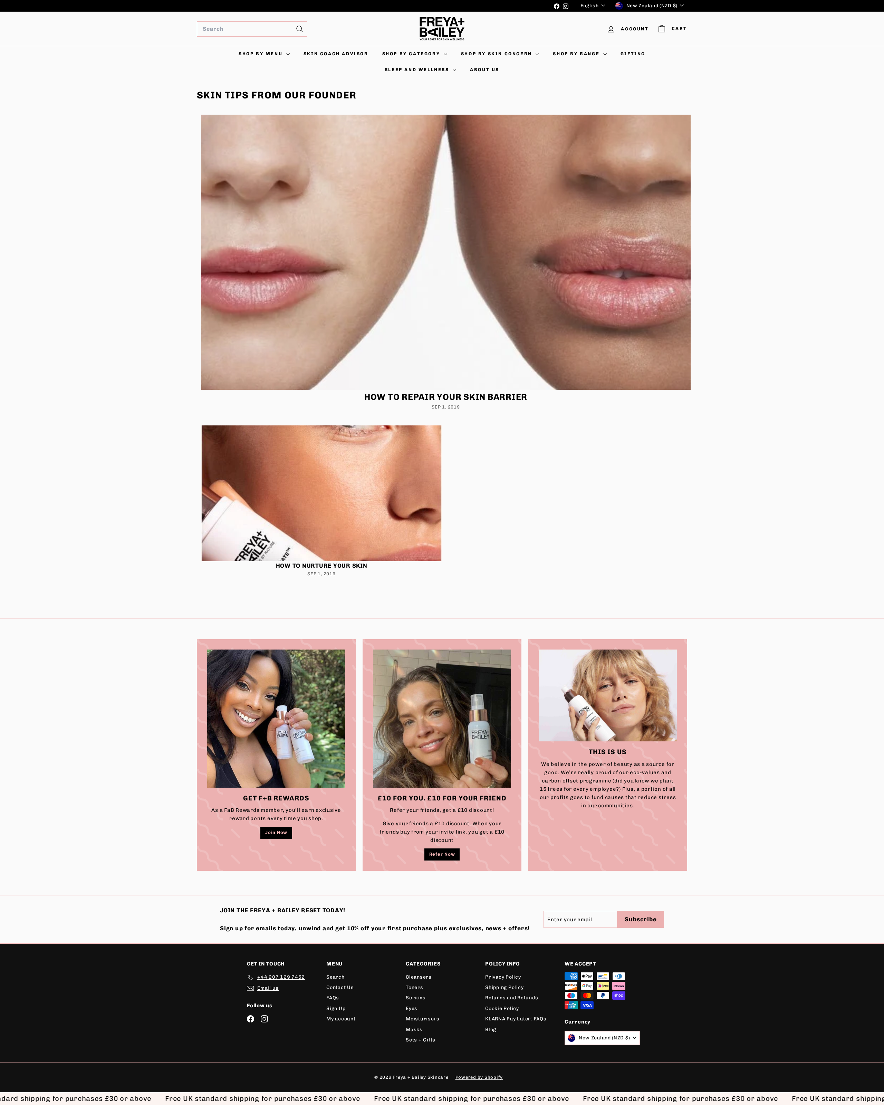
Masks (414, 1029)
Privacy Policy (503, 977)
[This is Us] (608, 696)
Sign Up (335, 1008)
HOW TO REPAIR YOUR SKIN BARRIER (445, 397)
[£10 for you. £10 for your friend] (442, 719)
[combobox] (252, 29)
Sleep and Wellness (418, 69)
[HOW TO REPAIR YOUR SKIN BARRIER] (446, 252)
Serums (416, 998)
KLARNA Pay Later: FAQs (516, 1019)
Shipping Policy (504, 987)
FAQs (332, 998)
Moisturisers (423, 1019)
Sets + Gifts (420, 1040)
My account (341, 1019)
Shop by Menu (262, 53)
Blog (490, 1029)
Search (335, 977)
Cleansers (419, 977)
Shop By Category (412, 53)
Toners (414, 987)
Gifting (633, 53)
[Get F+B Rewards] (276, 719)
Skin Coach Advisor (336, 53)
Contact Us (340, 987)
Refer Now (442, 854)
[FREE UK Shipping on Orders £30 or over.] (373, 6)
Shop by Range (577, 53)
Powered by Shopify (479, 1077)
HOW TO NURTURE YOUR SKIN (321, 565)
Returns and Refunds (511, 998)
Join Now (276, 832)
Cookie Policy (502, 1008)
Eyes (411, 1008)
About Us (484, 69)
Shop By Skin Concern (497, 53)
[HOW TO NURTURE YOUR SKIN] (321, 493)
